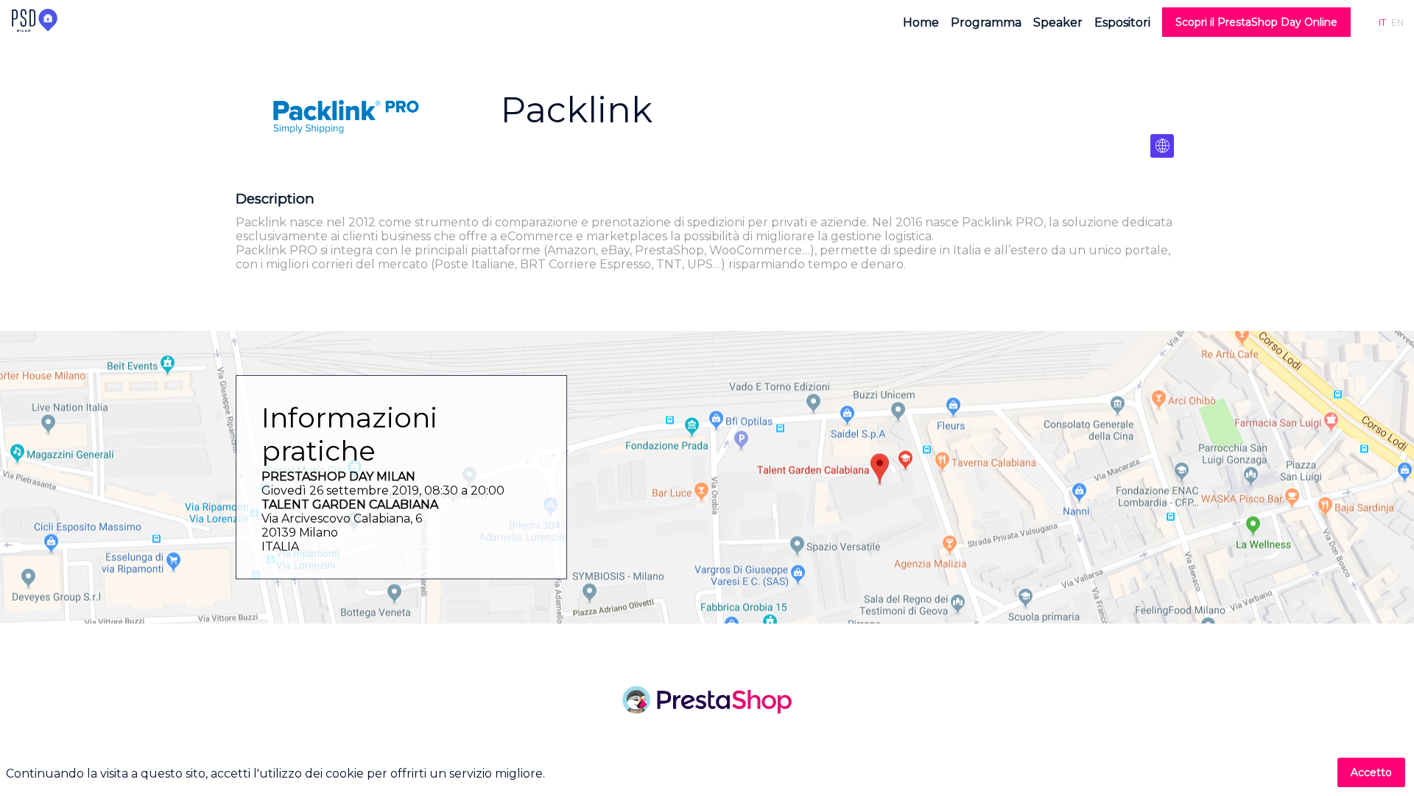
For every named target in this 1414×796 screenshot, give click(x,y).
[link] (921, 22)
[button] (1256, 22)
